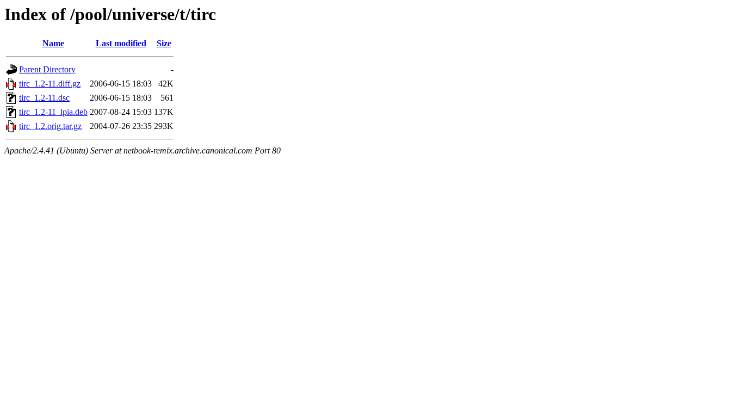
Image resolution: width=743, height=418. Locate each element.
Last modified (121, 43)
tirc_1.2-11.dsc (44, 97)
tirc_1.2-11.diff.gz (50, 83)
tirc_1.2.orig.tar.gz (50, 126)
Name (53, 43)
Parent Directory (47, 69)
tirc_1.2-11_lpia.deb (53, 111)
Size (164, 43)
